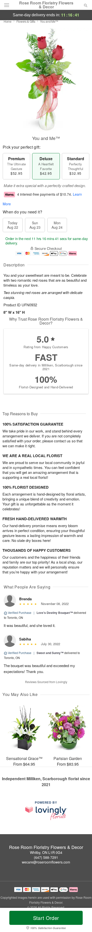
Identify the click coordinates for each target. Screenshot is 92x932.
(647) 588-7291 (46, 857)
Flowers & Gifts (25, 21)
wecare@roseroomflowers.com (46, 862)
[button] (81, 921)
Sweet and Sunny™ (50, 653)
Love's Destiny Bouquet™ (55, 612)
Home (8, 21)
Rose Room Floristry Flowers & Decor (46, 5)
